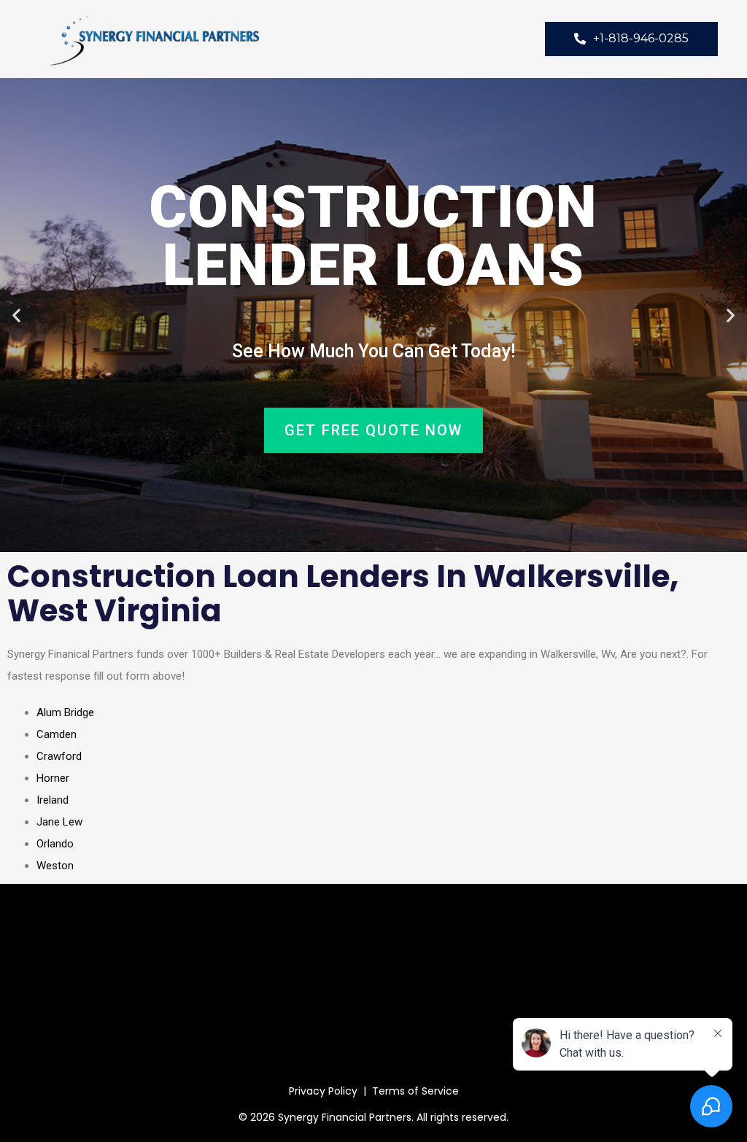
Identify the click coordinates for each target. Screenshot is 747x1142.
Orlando (55, 843)
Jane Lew (59, 821)
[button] (16, 315)
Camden (56, 734)
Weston (55, 865)
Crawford (59, 756)
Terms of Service (415, 1091)
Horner (52, 778)
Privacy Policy (323, 1091)
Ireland (52, 800)
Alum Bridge (65, 712)
